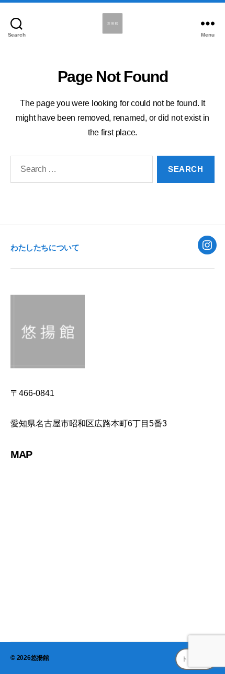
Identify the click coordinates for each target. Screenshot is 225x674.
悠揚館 (40, 657)
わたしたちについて (44, 247)
